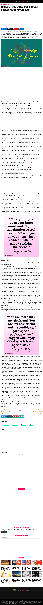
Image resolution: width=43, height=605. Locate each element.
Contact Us (18, 595)
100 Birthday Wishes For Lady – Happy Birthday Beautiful (14, 432)
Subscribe (4, 531)
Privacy (29, 595)
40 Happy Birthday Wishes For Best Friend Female (12, 434)
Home (10, 595)
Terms (33, 595)
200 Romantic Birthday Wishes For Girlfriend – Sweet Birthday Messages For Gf (19, 430)
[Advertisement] (21, 19)
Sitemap (13, 595)
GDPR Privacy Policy (24, 595)
